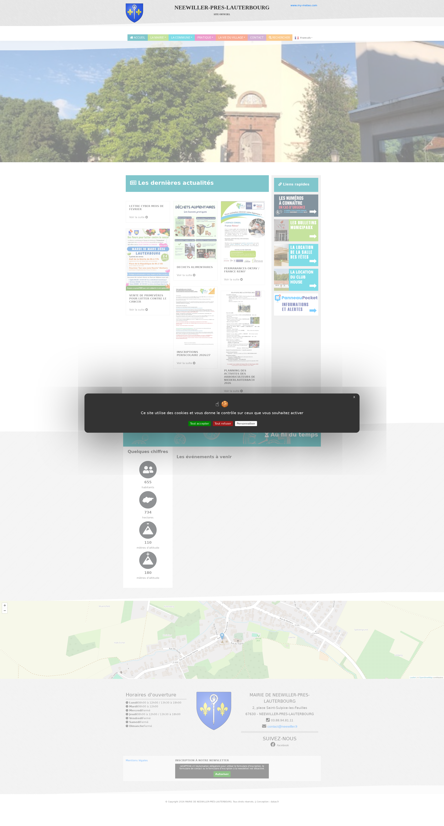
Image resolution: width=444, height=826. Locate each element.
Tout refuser (223, 423)
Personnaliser (246, 423)
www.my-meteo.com (304, 5)
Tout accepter (199, 423)
